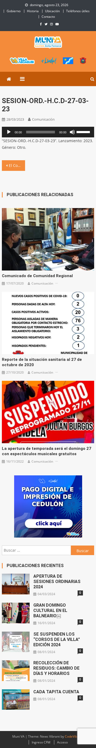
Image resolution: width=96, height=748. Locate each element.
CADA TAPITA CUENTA (56, 691)
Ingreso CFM (41, 742)
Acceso (62, 742)
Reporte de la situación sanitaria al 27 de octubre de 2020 (42, 362)
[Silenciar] (72, 132)
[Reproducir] (8, 132)
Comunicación (43, 119)
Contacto (48, 16)
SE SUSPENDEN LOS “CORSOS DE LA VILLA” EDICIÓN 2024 (56, 639)
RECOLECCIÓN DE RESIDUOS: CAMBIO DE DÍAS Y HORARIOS (56, 668)
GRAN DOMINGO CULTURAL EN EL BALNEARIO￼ (50, 610)
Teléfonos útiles (78, 11)
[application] (48, 132)
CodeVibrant (74, 736)
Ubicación (52, 11)
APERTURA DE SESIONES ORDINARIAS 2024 (57, 581)
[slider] (84, 131)
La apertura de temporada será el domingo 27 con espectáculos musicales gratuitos (46, 451)
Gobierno (14, 11)
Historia (33, 11)
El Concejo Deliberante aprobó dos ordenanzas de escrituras (17, 165)
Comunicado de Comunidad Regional (37, 275)
